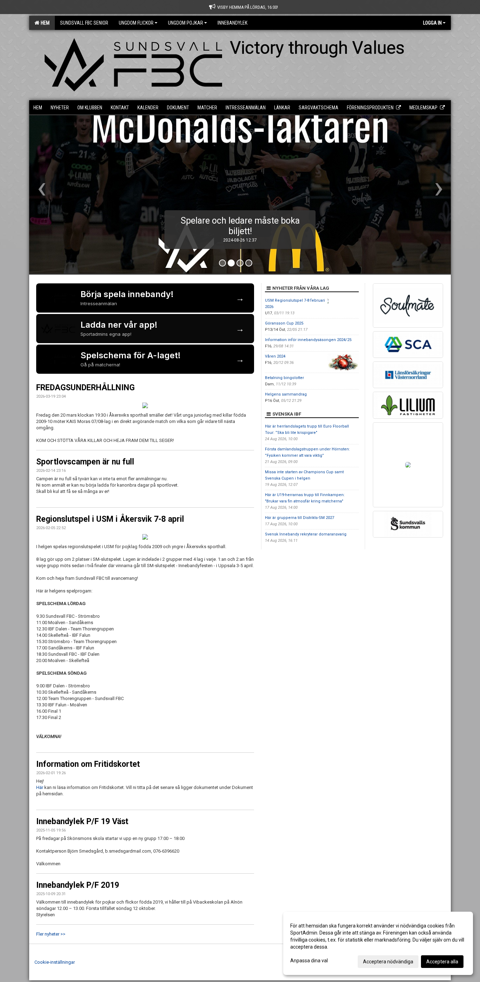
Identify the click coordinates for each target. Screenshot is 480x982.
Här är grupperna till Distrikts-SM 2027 (299, 517)
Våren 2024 (275, 356)
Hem (44, 23)
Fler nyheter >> (50, 934)
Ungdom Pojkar (185, 23)
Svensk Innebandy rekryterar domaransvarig (305, 534)
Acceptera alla (442, 961)
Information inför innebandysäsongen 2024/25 (308, 340)
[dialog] (378, 943)
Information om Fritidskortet (88, 764)
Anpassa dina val (309, 960)
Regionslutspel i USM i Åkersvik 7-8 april (110, 519)
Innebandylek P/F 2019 (77, 885)
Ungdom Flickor (136, 23)
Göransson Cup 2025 (284, 323)
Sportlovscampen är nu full (85, 462)
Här (39, 787)
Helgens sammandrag (286, 394)
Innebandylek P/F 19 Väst (82, 821)
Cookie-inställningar (54, 962)
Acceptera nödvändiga (388, 961)
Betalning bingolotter (284, 378)
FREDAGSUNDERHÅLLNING (85, 387)
